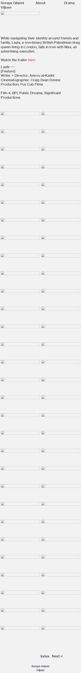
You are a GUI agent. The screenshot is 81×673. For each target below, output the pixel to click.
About (40, 3)
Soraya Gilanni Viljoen (40, 668)
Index (44, 656)
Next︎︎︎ (57, 656)
